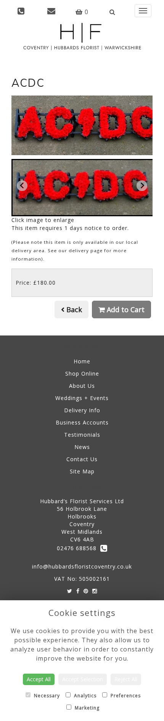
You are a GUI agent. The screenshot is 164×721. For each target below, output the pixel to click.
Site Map (82, 471)
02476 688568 (78, 548)
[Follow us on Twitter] (69, 591)
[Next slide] (142, 185)
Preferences (125, 695)
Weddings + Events (82, 398)
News (82, 446)
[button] (82, 187)
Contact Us (82, 459)
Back (73, 309)
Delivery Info (82, 410)
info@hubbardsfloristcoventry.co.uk (82, 566)
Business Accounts (82, 422)
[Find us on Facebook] (78, 591)
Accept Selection (82, 679)
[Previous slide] (22, 185)
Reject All (125, 679)
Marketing (86, 708)
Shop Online (82, 373)
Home (82, 361)
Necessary (46, 695)
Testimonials (82, 434)
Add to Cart (125, 309)
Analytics (84, 695)
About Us (82, 385)
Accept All (39, 679)
